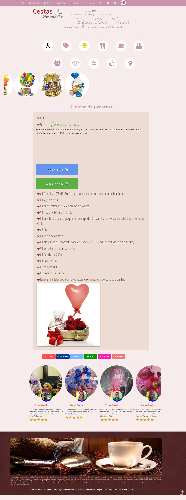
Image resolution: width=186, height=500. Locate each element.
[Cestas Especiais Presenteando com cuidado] (93, 65)
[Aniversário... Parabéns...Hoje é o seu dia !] (139, 47)
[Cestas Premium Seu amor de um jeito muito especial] (75, 65)
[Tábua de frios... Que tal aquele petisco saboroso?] (103, 47)
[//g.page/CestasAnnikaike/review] (22, 26)
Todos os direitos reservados (78, 477)
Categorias (75, 2)
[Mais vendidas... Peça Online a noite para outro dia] (84, 47)
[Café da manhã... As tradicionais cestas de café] (121, 47)
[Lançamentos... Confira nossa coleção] (66, 47)
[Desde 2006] (10, 37)
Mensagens (61, 2)
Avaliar (49, 2)
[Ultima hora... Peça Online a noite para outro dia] (48, 47)
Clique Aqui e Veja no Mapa (72, 481)
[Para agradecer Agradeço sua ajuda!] (112, 65)
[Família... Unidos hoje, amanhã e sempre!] (57, 65)
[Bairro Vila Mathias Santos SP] (130, 65)
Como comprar (89, 2)
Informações (34, 2)
